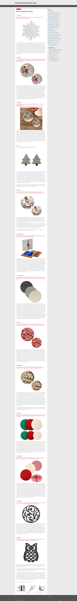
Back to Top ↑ (60, 600)
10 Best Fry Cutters (52, 56)
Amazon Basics (51, 11)
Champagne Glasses (52, 19)
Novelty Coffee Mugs (52, 37)
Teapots (56, 43)
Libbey (54, 35)
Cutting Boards (51, 24)
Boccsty (19, 582)
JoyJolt (57, 32)
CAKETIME (55, 17)
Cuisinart (50, 22)
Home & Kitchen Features (52, 30)
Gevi (53, 27)
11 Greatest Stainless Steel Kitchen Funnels (55, 50)
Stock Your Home (55, 40)
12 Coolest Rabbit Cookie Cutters (54, 57)
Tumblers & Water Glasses (53, 45)
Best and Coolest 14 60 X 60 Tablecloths (55, 49)
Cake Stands (51, 17)
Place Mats (50, 38)
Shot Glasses (59, 38)
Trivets (31, 582)
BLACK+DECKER (51, 16)
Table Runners (51, 43)
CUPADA (22, 582)
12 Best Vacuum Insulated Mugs (53, 51)
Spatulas (50, 40)
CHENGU (57, 19)
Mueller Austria (59, 35)
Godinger (56, 27)
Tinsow (29, 582)
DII (24, 582)
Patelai (57, 37)
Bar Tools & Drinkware (57, 14)
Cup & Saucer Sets (55, 22)
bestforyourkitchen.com (25, 3)
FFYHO (26, 582)
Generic (50, 27)
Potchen (55, 38)
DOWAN (58, 24)
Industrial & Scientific (52, 32)
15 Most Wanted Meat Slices (53, 58)
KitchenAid (50, 35)
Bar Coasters (51, 14)
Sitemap (49, 596)
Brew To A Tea (57, 16)
